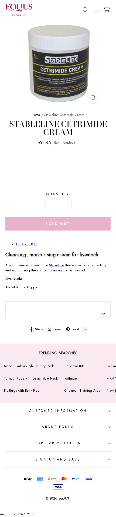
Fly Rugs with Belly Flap (21, 390)
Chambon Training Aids (82, 390)
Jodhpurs (70, 378)
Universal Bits (74, 366)
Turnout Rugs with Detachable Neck (30, 378)
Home (36, 114)
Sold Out (58, 223)
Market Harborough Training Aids (29, 366)
